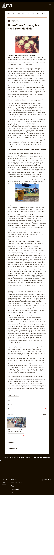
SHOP (12, 492)
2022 (19, 13)
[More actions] (45, 21)
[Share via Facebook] (8, 404)
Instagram (4, 479)
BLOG (12, 485)
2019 (33, 13)
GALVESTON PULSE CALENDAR (17, 482)
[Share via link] (18, 404)
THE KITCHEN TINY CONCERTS (17, 483)
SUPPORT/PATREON (15, 489)
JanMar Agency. (45, 480)
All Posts (8, 13)
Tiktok (3, 482)
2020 (28, 13)
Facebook (4, 481)
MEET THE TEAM (14, 481)
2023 (14, 13)
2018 (38, 13)
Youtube (4, 484)
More (42, 13)
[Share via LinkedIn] (15, 404)
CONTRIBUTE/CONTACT (16, 488)
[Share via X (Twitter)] (11, 404)
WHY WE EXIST (14, 479)
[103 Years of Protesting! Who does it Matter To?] (16, 422)
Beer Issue (15, 395)
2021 (23, 13)
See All (44, 414)
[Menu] (33, 5)
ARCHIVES (13, 486)
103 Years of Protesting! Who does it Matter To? (15, 430)
